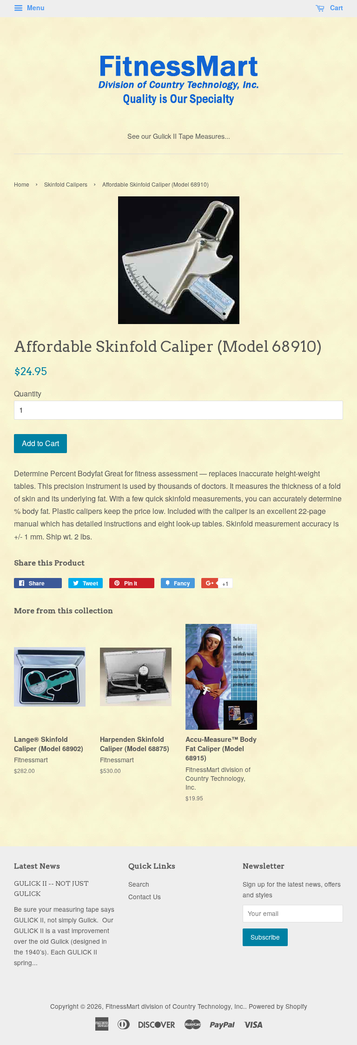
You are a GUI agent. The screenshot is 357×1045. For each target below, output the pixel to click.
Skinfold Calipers (65, 184)
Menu (35, 7)
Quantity (27, 393)
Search (138, 884)
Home (21, 184)
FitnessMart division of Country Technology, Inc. (175, 1006)
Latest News (37, 866)
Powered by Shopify (278, 1006)
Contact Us (144, 896)
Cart (335, 7)
